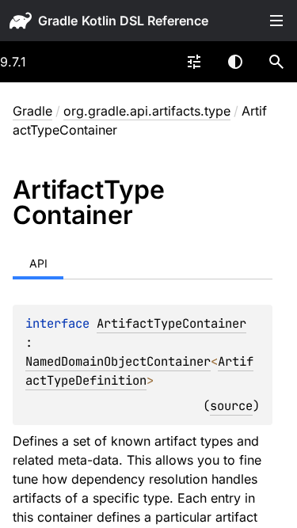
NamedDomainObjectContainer (118, 361)
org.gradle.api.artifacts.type (146, 111)
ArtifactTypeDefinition (139, 371)
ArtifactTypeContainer (171, 323)
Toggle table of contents (276, 20)
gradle (58, 20)
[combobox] (194, 61)
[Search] (276, 61)
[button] (276, 61)
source (231, 405)
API (38, 263)
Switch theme (235, 61)
